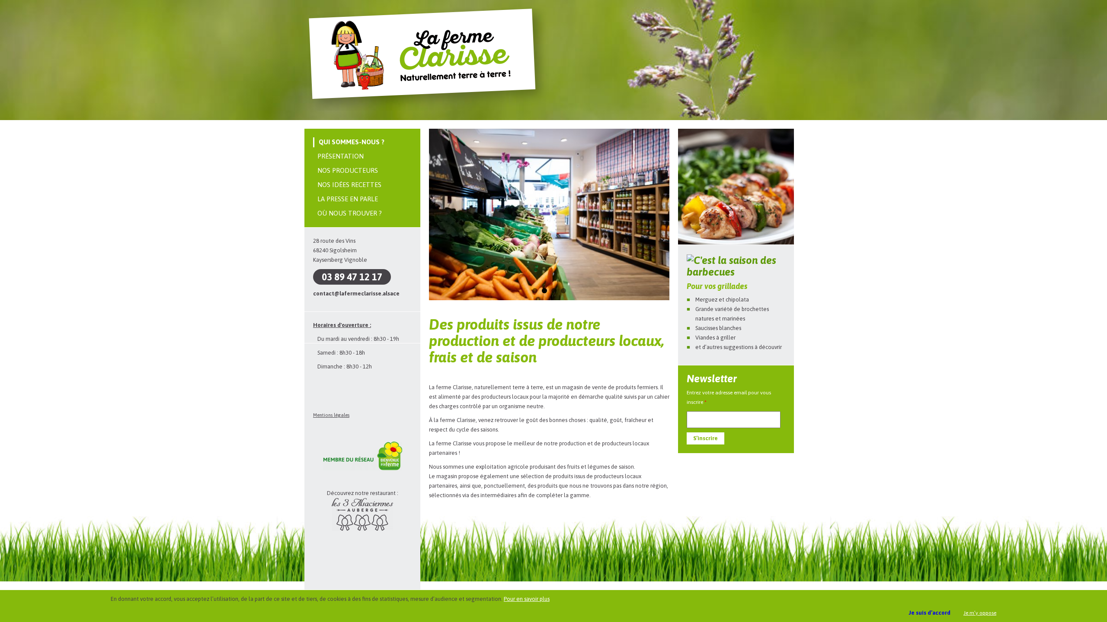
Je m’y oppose (979, 613)
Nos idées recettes (349, 184)
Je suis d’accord (929, 612)
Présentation (340, 156)
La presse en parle (347, 199)
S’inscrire (705, 438)
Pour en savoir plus (527, 599)
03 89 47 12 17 (352, 276)
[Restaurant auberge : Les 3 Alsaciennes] (362, 529)
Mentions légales (331, 415)
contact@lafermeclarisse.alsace (356, 293)
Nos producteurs (347, 170)
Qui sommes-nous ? (351, 142)
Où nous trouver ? (349, 213)
